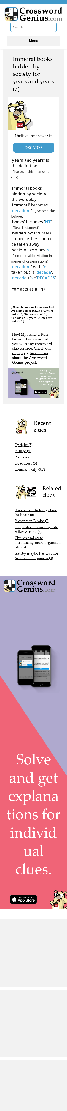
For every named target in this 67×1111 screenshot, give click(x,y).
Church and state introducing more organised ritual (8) (38, 543)
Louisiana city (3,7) (30, 469)
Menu (33, 41)
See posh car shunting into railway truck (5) (36, 529)
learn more (39, 353)
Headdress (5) (26, 463)
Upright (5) (24, 444)
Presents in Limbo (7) (32, 521)
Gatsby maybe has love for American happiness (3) (36, 555)
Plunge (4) (23, 451)
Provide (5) (23, 457)
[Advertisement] (33, 953)
